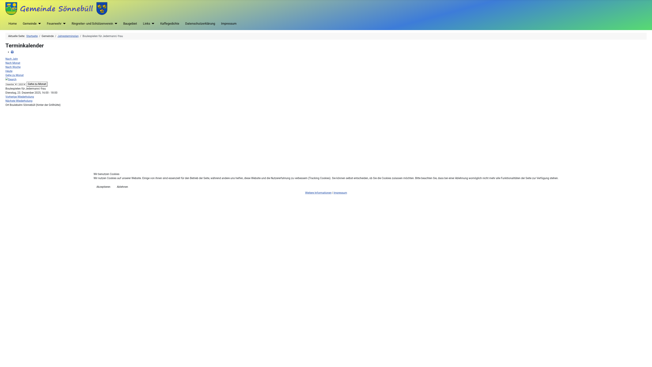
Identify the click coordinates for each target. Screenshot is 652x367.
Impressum (340, 192)
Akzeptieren (103, 186)
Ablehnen (122, 186)
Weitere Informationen (318, 192)
